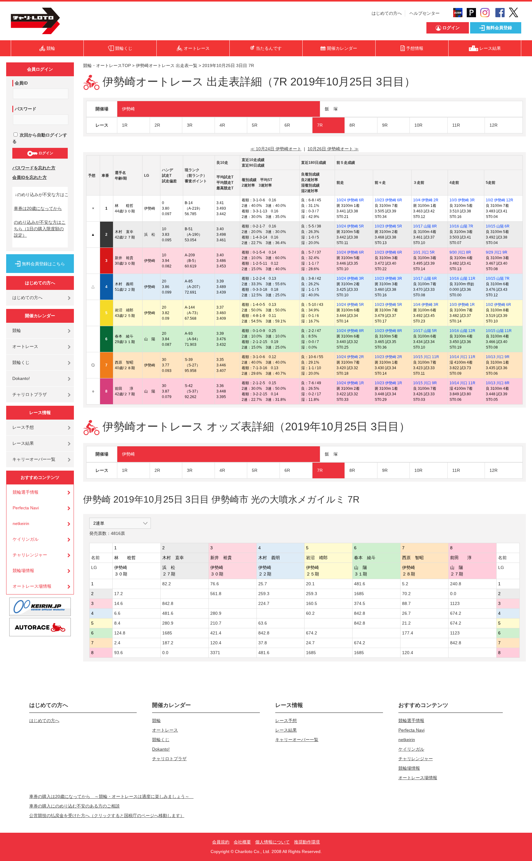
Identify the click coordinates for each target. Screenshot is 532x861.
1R (124, 125)
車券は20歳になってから (38, 208)
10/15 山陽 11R (499, 331)
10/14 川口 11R (462, 357)
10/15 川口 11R (426, 357)
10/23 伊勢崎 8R (388, 331)
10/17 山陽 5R (425, 331)
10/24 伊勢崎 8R (350, 331)
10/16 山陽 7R (461, 226)
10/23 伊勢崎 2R (388, 357)
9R (385, 125)
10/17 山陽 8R (425, 226)
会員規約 (220, 841)
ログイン (45, 153)
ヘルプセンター (424, 13)
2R (157, 125)
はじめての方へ (387, 13)
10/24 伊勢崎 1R (350, 383)
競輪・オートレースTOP (107, 65)
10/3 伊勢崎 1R (462, 304)
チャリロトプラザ (29, 394)
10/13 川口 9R (498, 357)
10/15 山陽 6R (498, 226)
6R (287, 125)
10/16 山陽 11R (462, 278)
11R (456, 125)
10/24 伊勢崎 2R (350, 357)
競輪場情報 (23, 570)
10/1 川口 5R (424, 252)
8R (352, 125)
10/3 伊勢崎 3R (462, 200)
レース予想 (23, 427)
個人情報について (272, 841)
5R (254, 125)
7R (320, 125)
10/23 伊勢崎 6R (388, 200)
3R (189, 125)
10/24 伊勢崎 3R (350, 278)
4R (222, 125)
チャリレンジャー (30, 554)
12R (494, 125)
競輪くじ (21, 362)
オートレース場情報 (32, 586)
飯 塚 (331, 108)
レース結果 (23, 443)
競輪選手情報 (25, 492)
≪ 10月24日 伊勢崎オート (275, 148)
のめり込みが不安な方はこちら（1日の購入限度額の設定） (40, 229)
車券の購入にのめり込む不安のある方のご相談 (74, 806)
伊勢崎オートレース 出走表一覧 (166, 65)
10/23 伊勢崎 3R (388, 278)
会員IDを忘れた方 (29, 177)
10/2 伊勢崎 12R (499, 200)
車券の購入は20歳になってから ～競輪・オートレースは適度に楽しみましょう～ (111, 796)
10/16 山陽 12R (462, 331)
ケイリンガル (25, 539)
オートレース (25, 346)
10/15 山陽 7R (498, 278)
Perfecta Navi (26, 507)
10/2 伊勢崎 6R (498, 304)
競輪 (16, 330)
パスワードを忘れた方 (33, 167)
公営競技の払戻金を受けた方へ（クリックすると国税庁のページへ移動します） (106, 815)
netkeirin (21, 523)
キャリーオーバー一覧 (33, 459)
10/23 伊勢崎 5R (388, 226)
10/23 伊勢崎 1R (388, 383)
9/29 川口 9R (496, 252)
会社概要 (242, 841)
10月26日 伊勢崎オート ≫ (333, 148)
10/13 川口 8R (498, 383)
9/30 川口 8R (460, 252)
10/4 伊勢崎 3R (425, 304)
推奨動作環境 (307, 841)
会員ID (21, 83)
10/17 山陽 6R (425, 278)
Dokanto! (21, 378)
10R (418, 125)
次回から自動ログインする (39, 138)
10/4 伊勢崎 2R (425, 200)
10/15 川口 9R (425, 383)
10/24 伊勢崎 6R (350, 200)
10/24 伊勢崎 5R (350, 226)
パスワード (25, 108)
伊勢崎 (128, 108)
